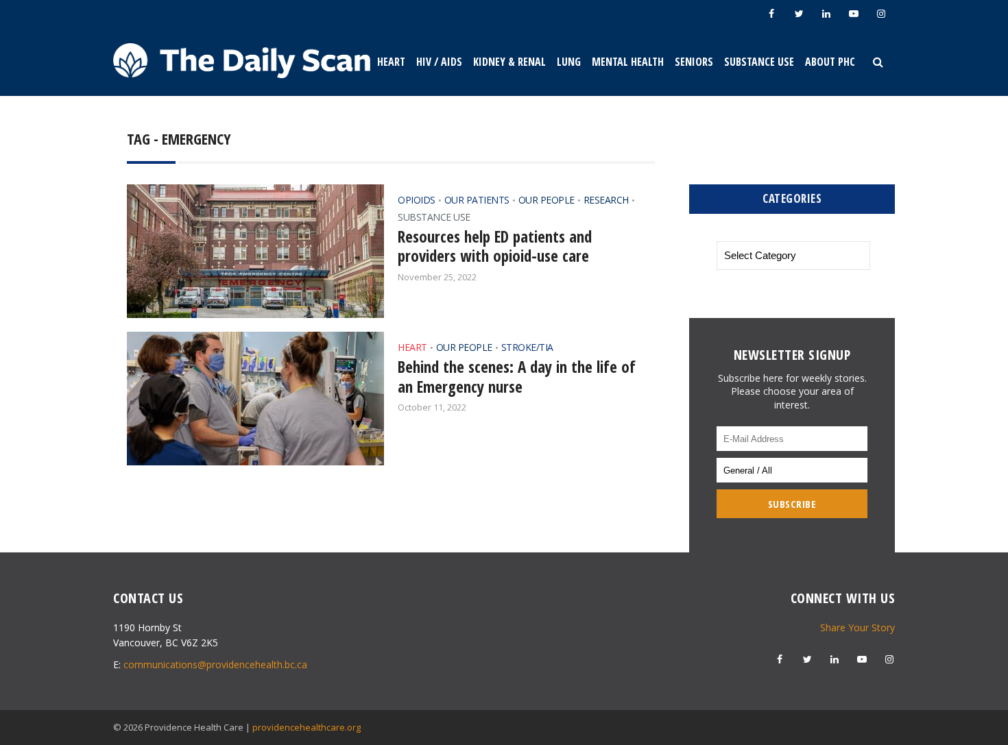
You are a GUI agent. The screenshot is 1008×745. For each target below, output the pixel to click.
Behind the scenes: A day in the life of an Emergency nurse (517, 377)
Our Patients (476, 199)
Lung (569, 61)
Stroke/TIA (527, 347)
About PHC (830, 61)
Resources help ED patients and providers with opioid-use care (495, 246)
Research (606, 199)
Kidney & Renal (509, 61)
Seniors (694, 61)
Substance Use (759, 61)
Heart (391, 61)
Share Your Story (857, 627)
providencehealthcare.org (306, 727)
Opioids (416, 199)
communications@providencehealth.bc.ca (215, 664)
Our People (546, 199)
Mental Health (628, 61)
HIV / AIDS (439, 61)
